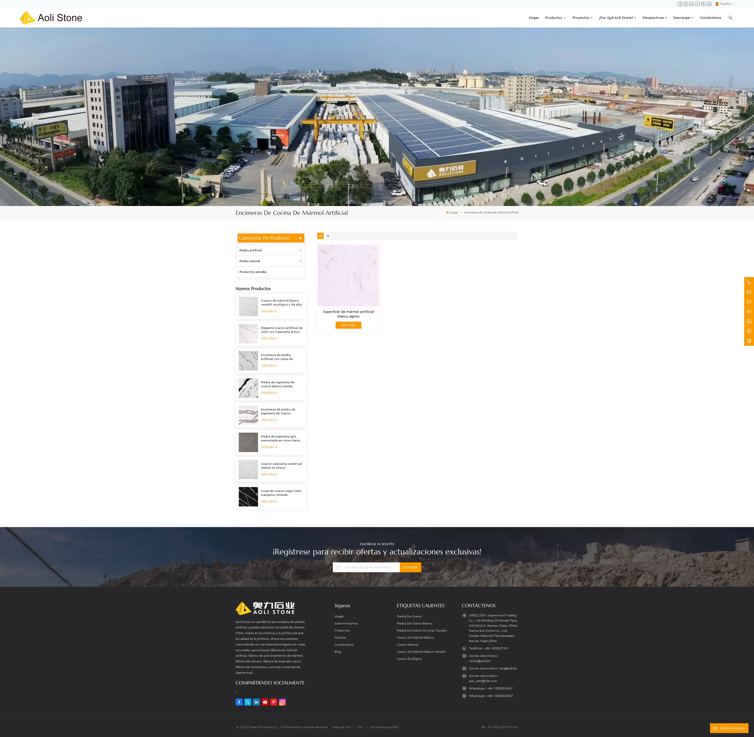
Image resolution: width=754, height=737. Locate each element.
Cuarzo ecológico (409, 658)
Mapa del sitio (342, 727)
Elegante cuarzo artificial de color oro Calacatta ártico (281, 329)
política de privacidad (384, 727)
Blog (338, 651)
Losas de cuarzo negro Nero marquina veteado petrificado (281, 493)
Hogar (534, 17)
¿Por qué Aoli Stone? (616, 17)
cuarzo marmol (407, 644)
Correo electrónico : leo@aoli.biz (493, 668)
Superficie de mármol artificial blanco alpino (348, 314)
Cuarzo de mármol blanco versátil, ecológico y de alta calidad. (281, 303)
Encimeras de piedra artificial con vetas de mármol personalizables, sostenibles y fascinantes (279, 357)
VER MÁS (268, 311)
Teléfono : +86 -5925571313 (488, 648)
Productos (554, 17)
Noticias (340, 637)
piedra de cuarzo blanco (415, 623)
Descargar (681, 17)
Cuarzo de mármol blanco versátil (421, 651)
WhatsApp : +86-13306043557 (491, 696)
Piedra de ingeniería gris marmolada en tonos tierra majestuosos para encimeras (281, 438)
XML (360, 727)
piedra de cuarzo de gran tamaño (422, 630)
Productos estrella (253, 272)
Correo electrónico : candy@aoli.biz (484, 658)
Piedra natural (250, 261)
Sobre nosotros (346, 623)
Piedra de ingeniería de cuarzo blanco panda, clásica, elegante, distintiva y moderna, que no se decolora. (281, 384)
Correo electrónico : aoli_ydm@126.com (484, 678)
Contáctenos (710, 17)
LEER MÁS (348, 325)
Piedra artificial (251, 250)
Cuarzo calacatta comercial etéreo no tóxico (281, 465)
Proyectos (581, 17)
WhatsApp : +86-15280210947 (491, 688)
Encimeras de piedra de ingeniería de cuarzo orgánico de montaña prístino (278, 411)
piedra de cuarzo (409, 616)
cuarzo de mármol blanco (415, 637)
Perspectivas (653, 17)
